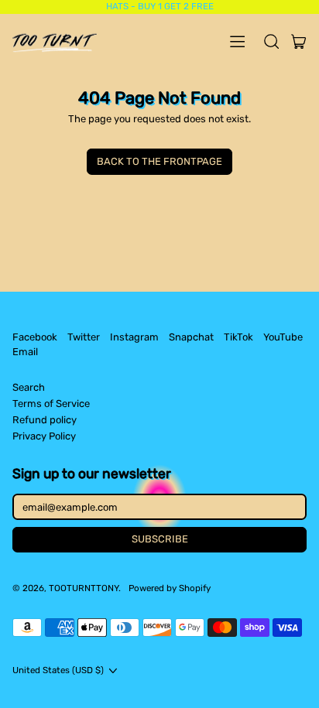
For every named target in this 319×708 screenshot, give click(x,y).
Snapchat (191, 337)
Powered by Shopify (170, 588)
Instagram (134, 337)
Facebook (34, 337)
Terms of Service (51, 403)
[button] (271, 41)
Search (28, 387)
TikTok (238, 337)
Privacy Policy (44, 436)
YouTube (283, 337)
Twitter (83, 337)
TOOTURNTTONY (83, 588)
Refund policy (44, 420)
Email (25, 352)
